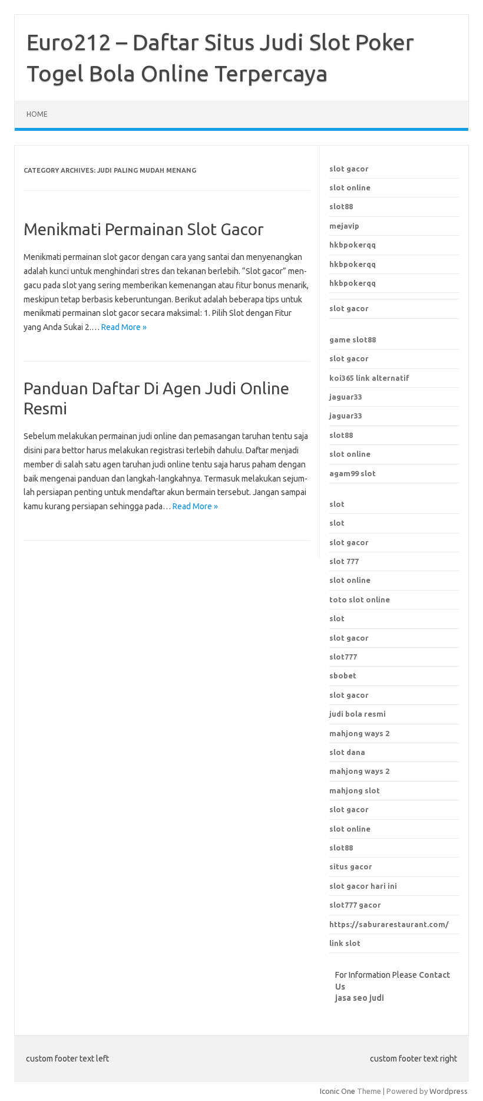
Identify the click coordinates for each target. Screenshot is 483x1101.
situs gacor (350, 866)
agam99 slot (352, 473)
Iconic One (337, 1091)
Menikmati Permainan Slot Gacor (144, 229)
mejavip (344, 226)
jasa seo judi (359, 998)
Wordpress (448, 1091)
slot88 (341, 206)
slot (337, 504)
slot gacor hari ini (363, 886)
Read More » (124, 327)
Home (37, 114)
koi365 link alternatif (369, 378)
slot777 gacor (355, 905)
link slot (344, 943)
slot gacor (349, 168)
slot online (349, 187)
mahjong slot (354, 790)
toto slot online (359, 599)
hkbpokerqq (352, 244)
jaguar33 (345, 397)
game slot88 (352, 339)
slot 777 (344, 561)
